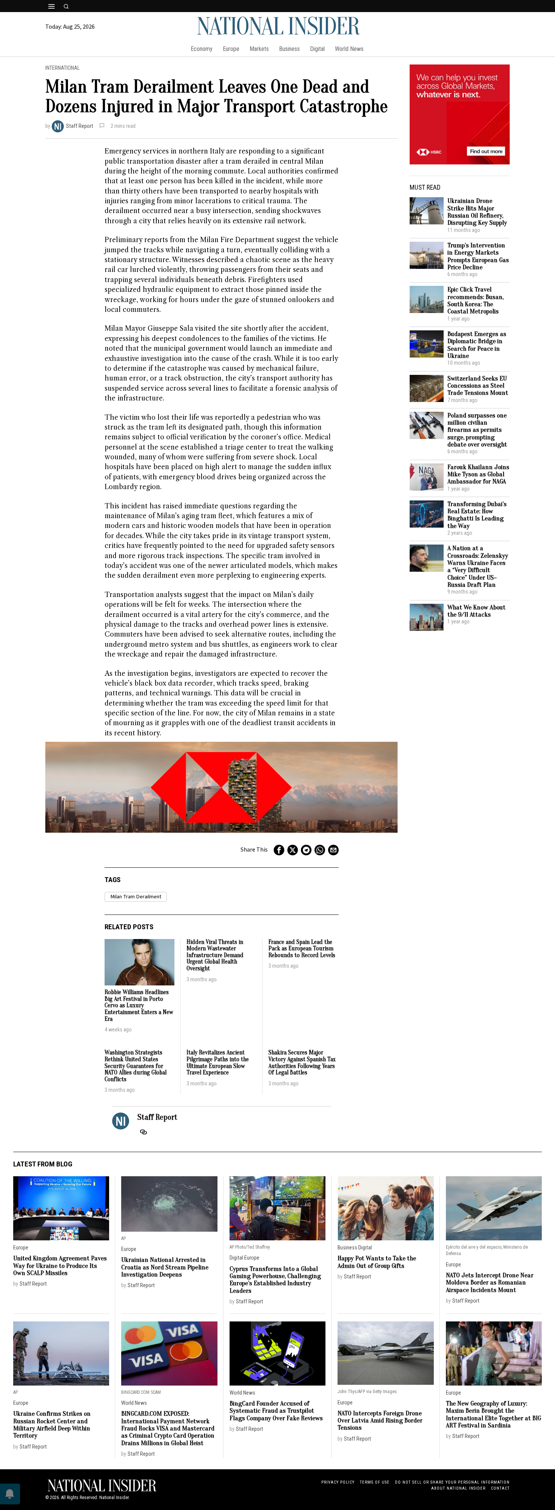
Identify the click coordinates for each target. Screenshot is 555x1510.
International (62, 68)
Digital (236, 1258)
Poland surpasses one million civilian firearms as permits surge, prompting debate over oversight (477, 430)
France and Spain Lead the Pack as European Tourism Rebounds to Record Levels (301, 949)
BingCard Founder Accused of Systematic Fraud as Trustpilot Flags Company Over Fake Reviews (276, 1411)
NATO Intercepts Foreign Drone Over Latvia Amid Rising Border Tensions (380, 1421)
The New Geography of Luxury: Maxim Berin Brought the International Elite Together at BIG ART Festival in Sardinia (493, 1414)
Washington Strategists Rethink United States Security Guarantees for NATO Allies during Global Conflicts (135, 1066)
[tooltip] (279, 850)
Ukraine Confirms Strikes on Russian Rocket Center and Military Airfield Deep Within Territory (52, 1424)
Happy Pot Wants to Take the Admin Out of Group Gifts (377, 1262)
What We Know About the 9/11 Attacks (476, 611)
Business (347, 1248)
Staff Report (79, 126)
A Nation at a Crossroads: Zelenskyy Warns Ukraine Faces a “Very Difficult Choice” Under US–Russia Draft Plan (477, 566)
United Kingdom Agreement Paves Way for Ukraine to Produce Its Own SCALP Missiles (60, 1266)
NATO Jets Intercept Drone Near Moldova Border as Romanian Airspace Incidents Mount (489, 1283)
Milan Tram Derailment (135, 897)
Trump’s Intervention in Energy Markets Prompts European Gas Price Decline (478, 256)
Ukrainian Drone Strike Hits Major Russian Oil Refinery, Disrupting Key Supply (477, 211)
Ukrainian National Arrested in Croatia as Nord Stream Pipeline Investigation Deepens (164, 1267)
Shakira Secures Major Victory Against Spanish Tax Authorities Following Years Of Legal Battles (302, 1063)
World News (134, 1403)
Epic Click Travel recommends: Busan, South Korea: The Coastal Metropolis (475, 300)
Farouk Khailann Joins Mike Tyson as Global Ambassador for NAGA (478, 474)
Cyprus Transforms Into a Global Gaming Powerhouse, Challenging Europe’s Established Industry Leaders (275, 1279)
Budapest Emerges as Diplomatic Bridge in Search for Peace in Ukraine (476, 344)
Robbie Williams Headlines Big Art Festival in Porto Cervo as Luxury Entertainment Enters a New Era (139, 1005)
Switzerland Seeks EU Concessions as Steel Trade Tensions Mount (477, 386)
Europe (20, 1248)
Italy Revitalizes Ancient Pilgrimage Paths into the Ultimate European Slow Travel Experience (218, 1063)
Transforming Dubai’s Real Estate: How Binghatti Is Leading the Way (477, 514)
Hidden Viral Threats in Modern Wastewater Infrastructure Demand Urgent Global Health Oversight (215, 955)
